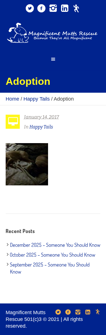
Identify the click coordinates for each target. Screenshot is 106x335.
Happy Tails (36, 99)
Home (12, 99)
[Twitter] (30, 8)
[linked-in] (64, 8)
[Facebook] (41, 8)
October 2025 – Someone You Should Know (52, 255)
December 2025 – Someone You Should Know (55, 245)
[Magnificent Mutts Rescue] (53, 32)
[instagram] (53, 8)
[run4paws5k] (76, 8)
